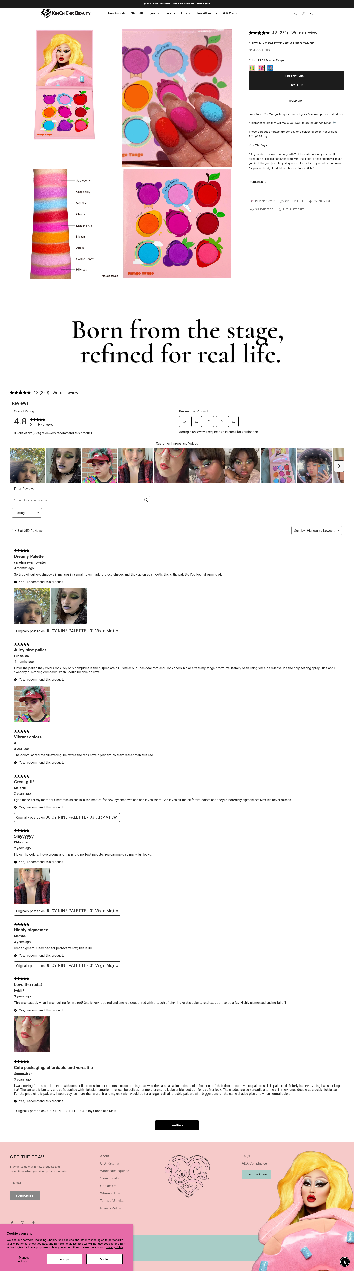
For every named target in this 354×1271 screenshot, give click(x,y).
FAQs (246, 1156)
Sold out (296, 100)
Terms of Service (112, 1200)
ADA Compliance (254, 1163)
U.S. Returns (109, 1163)
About (104, 1156)
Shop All (137, 13)
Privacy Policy (114, 1247)
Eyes (152, 13)
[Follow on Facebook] (12, 1223)
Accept (64, 1259)
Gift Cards (230, 13)
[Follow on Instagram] (22, 1223)
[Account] (304, 13)
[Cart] (311, 13)
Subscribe (25, 1195)
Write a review (304, 32)
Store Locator (110, 1178)
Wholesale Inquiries (114, 1171)
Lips (184, 13)
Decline (104, 1259)
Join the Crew (256, 1174)
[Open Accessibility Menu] (345, 1262)
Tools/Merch (205, 13)
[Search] (296, 13)
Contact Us (108, 1186)
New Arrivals (116, 13)
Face (168, 13)
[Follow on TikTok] (33, 1223)
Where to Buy (110, 1193)
